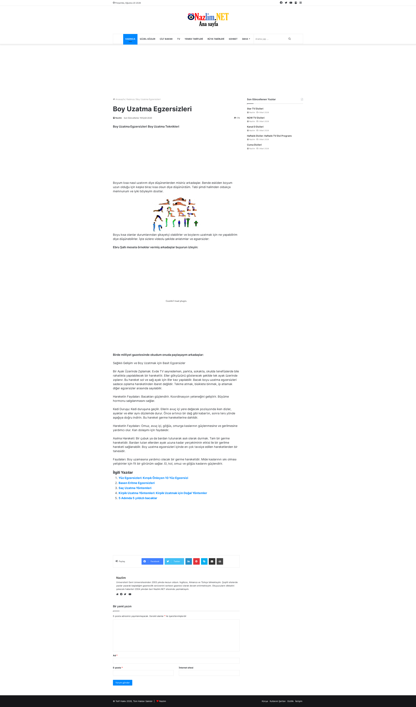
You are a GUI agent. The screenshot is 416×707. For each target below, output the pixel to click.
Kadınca (130, 39)
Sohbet (233, 39)
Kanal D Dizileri (255, 126)
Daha (245, 39)
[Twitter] (126, 594)
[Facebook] (122, 594)
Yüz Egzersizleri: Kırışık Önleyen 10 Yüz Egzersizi (153, 478)
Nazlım (162, 701)
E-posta (118, 667)
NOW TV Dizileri (256, 117)
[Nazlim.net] (208, 19)
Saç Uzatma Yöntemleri (135, 488)
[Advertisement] (208, 70)
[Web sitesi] (118, 594)
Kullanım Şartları (278, 701)
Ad (115, 655)
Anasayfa (120, 99)
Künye (265, 701)
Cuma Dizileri (254, 144)
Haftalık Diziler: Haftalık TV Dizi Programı (269, 135)
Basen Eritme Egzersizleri (137, 483)
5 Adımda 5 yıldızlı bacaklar (138, 498)
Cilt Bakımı (166, 39)
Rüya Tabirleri (216, 39)
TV (178, 39)
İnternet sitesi (186, 667)
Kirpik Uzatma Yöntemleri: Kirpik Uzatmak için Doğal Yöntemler (163, 493)
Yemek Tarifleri (194, 39)
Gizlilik (290, 701)
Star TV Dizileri (255, 108)
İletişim (298, 701)
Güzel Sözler (147, 39)
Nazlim (118, 118)
